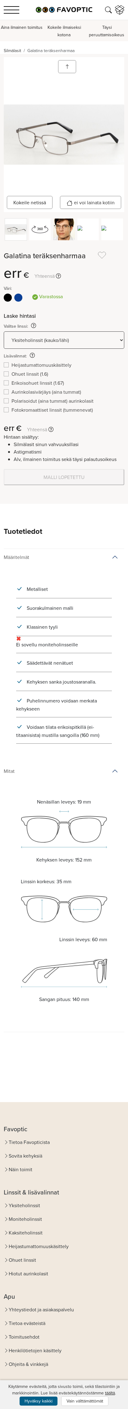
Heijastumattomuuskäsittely (39, 1246)
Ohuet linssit (22, 1259)
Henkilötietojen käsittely (35, 1350)
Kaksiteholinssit (26, 1232)
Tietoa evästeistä (27, 1323)
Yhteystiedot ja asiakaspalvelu (41, 1309)
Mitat (9, 771)
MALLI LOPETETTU (64, 477)
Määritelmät (16, 557)
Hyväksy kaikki (39, 1401)
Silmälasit (12, 50)
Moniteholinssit (25, 1219)
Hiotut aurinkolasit (28, 1273)
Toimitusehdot (24, 1336)
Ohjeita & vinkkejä (28, 1364)
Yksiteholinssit (24, 1205)
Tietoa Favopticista (29, 1142)
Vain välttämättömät (84, 1401)
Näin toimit (20, 1169)
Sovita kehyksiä (25, 1155)
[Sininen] (18, 298)
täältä (110, 1393)
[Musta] (8, 298)
